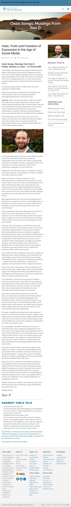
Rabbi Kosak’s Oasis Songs (56, 112)
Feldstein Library (48, 489)
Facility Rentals (34, 468)
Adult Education (48, 485)
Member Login (34, 470)
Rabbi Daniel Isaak (35, 487)
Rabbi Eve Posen (34, 476)
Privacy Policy (57, 505)
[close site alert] (69, 2)
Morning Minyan (48, 455)
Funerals (45, 468)
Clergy (19, 58)
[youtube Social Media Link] (21, 479)
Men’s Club (59, 461)
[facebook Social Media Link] (17, 479)
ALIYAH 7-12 (47, 480)
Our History (33, 461)
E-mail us (19, 470)
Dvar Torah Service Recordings (58, 119)
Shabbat (45, 457)
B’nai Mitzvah (47, 482)
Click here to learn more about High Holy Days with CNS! (20, 2)
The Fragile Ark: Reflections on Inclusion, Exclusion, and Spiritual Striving (58, 80)
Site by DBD (65, 505)
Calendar (59, 455)
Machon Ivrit (47, 487)
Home (43, 505)
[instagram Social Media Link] (24, 479)
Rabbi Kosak (24, 58)
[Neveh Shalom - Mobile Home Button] (12, 9)
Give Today (33, 463)
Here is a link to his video (19, 276)
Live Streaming (48, 470)
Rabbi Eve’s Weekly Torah (56, 116)
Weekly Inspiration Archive (56, 108)
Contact (48, 505)
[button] (68, 9)
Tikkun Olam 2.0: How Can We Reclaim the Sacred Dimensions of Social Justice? (58, 88)
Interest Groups (61, 463)
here (40, 264)
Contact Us (33, 455)
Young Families (61, 457)
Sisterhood (59, 459)
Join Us (31, 466)
